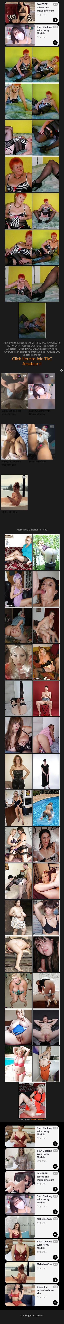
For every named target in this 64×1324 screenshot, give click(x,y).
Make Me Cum (37, 461)
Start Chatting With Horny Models (45, 30)
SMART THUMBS (38, 1119)
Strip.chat (41, 14)
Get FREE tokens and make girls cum (45, 7)
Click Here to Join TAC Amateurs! (32, 361)
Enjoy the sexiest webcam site (12, 412)
